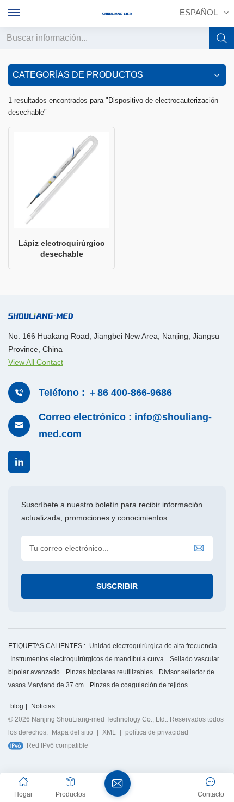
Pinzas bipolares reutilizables (109, 672)
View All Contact (35, 362)
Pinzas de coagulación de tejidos (139, 685)
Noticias (43, 706)
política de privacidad (156, 732)
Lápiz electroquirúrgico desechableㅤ (62, 248)
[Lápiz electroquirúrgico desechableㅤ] (61, 180)
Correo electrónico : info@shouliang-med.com (125, 425)
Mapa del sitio (72, 732)
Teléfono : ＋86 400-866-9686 (105, 392)
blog (16, 706)
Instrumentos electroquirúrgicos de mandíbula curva (87, 659)
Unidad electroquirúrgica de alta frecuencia (153, 646)
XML (109, 732)
